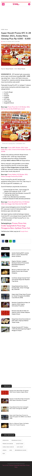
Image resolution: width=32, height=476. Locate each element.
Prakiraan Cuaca (16, 440)
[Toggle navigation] (3, 4)
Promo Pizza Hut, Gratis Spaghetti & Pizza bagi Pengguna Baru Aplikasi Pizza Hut (15, 225)
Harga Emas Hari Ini (8, 447)
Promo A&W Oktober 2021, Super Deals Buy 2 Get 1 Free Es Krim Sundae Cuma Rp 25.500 (16, 149)
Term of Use (5, 465)
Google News (24, 231)
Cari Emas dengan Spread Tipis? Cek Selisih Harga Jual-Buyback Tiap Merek (21, 279)
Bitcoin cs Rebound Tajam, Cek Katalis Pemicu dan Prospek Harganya (20, 271)
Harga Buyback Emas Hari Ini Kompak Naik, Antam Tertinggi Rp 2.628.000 (20, 287)
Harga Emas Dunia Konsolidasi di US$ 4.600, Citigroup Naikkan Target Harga (21, 320)
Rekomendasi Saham (20, 450)
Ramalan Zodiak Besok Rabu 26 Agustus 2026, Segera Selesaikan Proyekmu (21, 304)
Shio (10, 450)
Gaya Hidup (20, 447)
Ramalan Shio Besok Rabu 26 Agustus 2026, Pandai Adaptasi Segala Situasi (21, 312)
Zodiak (4, 450)
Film (4, 453)
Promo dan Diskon (8, 443)
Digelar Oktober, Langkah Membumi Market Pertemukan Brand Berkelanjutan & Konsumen (20, 263)
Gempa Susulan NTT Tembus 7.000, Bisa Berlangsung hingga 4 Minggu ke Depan (21, 328)
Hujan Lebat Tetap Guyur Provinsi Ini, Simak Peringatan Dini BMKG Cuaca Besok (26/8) (21, 296)
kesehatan (6, 440)
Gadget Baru (19, 443)
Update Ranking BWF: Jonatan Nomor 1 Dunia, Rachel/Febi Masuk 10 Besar (20, 254)
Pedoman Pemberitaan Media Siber (17, 465)
